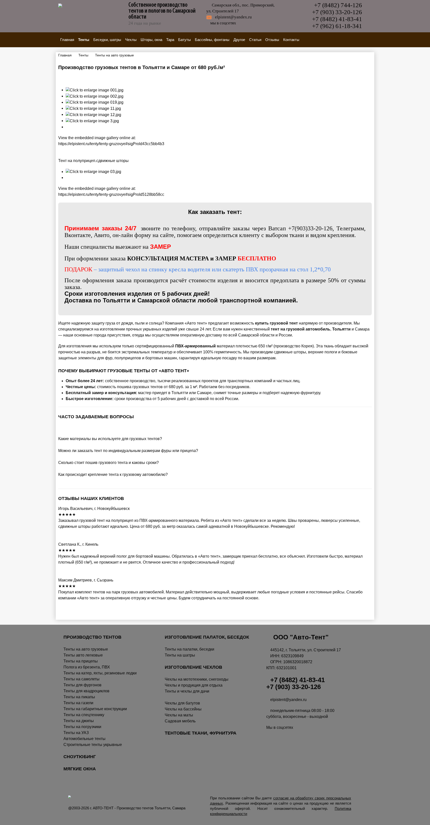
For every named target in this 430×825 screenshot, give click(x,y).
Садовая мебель (180, 721)
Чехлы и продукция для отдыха (193, 685)
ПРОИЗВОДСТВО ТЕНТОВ (92, 637)
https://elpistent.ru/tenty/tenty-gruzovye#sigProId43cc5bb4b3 (111, 144)
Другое (239, 40)
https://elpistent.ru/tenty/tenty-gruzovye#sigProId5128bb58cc (111, 194)
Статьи (255, 40)
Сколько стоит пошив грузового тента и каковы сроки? (109, 462)
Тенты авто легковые (83, 655)
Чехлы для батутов (182, 703)
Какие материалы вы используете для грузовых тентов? (110, 439)
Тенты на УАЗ (76, 733)
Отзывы (272, 40)
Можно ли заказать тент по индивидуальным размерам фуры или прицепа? (128, 451)
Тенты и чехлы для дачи (187, 691)
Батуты (184, 40)
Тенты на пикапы (79, 697)
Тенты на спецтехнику (83, 715)
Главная (67, 40)
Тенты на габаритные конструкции (95, 709)
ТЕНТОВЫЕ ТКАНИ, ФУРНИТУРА (200, 733)
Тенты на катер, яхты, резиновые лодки (100, 673)
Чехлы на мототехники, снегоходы (196, 679)
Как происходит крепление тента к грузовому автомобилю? (113, 474)
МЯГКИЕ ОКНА (79, 768)
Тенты (83, 40)
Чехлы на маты (179, 715)
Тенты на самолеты (81, 679)
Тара (170, 40)
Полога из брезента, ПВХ (86, 667)
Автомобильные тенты (84, 739)
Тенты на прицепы (80, 661)
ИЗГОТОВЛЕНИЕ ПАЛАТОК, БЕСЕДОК (207, 637)
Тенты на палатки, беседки (189, 649)
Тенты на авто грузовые (85, 649)
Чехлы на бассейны (183, 709)
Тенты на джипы (78, 721)
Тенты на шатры (180, 655)
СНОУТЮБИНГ (79, 756)
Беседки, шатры (107, 40)
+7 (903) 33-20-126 (337, 12)
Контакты (291, 40)
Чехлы (131, 40)
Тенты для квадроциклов (86, 691)
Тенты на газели (78, 703)
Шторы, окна (151, 40)
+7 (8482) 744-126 (338, 5)
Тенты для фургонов (82, 685)
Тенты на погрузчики (82, 727)
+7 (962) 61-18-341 (337, 26)
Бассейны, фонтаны (212, 40)
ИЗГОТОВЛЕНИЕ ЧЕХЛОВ (193, 667)
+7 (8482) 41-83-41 (337, 19)
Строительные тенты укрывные (92, 744)
